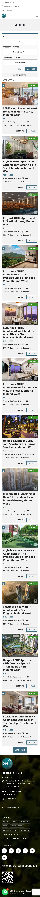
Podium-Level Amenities (10, 834)
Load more (20, 750)
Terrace (25, 838)
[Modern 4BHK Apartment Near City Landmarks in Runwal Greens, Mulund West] (20, 479)
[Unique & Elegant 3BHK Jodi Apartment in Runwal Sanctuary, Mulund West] (20, 426)
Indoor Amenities (16, 826)
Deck (14, 822)
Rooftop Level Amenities (11, 838)
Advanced (31, 69)
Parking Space (24, 830)
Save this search (20, 75)
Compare (20, 131)
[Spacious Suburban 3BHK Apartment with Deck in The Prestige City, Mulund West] (20, 702)
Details (32, 131)
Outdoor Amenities (9, 830)
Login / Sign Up (7, 10)
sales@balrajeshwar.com (12, 6)
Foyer (5, 826)
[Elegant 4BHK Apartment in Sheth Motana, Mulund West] (20, 203)
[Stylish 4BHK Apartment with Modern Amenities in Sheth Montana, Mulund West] (20, 147)
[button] (20, 42)
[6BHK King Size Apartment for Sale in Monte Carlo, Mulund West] (20, 93)
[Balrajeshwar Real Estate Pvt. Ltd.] (3, 15)
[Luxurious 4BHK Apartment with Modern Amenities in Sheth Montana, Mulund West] (20, 313)
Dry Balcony (24, 822)
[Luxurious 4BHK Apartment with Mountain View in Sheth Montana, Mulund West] (20, 369)
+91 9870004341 (10, 2)
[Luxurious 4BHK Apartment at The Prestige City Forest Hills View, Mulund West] (20, 256)
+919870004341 (11, 798)
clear (20, 69)
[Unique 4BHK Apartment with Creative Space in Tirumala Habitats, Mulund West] (20, 645)
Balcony (6, 822)
